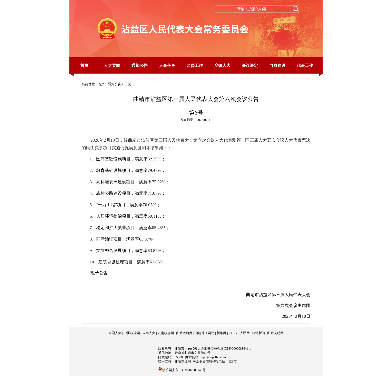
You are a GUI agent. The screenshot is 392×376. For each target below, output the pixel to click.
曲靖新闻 (258, 333)
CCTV (233, 333)
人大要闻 (112, 65)
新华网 (221, 333)
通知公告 (139, 65)
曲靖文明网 (275, 333)
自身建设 (277, 65)
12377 (232, 361)
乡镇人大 (222, 65)
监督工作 (195, 65)
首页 (84, 65)
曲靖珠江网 (183, 361)
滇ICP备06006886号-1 (235, 348)
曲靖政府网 (184, 333)
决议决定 (250, 65)
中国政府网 (132, 333)
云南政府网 (166, 333)
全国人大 (114, 333)
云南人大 (148, 333)
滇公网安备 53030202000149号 (184, 369)
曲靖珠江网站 (204, 333)
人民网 (245, 333)
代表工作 (305, 65)
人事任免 (167, 65)
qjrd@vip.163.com (214, 357)
